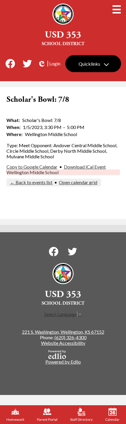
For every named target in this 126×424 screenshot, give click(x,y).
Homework (15, 419)
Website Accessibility (63, 343)
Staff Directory (81, 419)
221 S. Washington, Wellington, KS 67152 (63, 332)
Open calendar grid (78, 182)
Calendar (112, 419)
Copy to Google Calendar (31, 166)
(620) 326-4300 (70, 337)
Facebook (10, 64)
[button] (93, 63)
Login (49, 64)
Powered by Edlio (63, 361)
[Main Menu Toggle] (116, 9)
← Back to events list (31, 182)
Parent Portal (47, 419)
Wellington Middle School (32, 172)
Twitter (27, 64)
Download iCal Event (85, 166)
